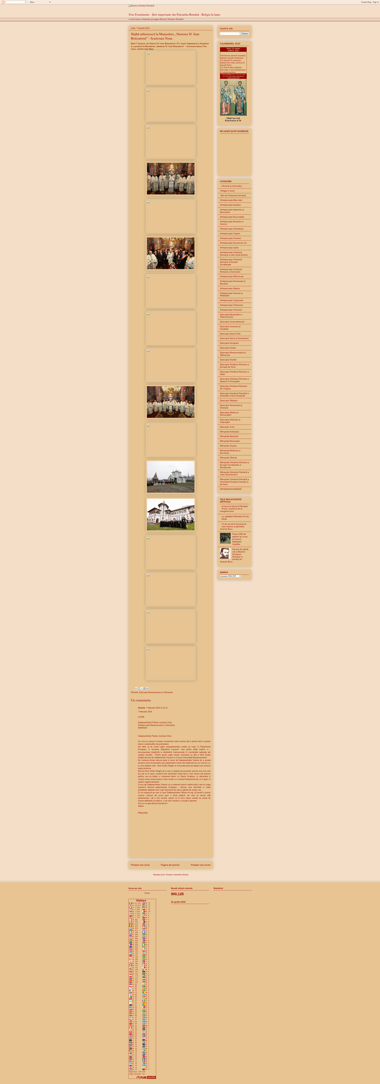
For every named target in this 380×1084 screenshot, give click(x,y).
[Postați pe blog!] (138, 688)
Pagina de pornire (170, 865)
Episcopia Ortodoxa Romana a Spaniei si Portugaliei (234, 380)
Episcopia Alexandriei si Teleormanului (231, 315)
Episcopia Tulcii (227, 427)
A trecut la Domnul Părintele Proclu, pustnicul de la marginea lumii (234, 509)
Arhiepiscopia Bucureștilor (232, 217)
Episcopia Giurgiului (229, 343)
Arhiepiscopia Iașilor (229, 247)
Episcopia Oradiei (228, 359)
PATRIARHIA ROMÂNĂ (231, 489)
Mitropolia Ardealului (229, 431)
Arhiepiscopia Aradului (230, 205)
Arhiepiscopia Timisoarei (231, 305)
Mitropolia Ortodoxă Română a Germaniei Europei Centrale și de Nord (234, 482)
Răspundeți (143, 813)
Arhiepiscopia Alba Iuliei (231, 200)
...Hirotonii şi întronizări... (231, 186)
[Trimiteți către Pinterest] (147, 688)
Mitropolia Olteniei (228, 457)
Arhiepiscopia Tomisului (231, 310)
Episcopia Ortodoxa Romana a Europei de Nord (234, 365)
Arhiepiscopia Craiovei (230, 238)
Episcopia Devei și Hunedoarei (234, 338)
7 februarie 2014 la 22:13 (156, 708)
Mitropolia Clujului (228, 446)
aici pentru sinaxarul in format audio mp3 (235, 77)
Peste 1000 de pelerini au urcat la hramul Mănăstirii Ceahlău (239, 539)
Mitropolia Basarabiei (230, 441)
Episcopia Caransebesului (232, 321)
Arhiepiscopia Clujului (230, 233)
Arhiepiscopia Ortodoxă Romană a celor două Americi (234, 253)
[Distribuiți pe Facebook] (144, 688)
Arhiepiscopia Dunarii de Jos (233, 243)
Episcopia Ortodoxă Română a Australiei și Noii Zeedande (234, 394)
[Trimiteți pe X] (141, 688)
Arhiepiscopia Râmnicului (232, 276)
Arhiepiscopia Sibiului (230, 288)
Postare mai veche (200, 865)
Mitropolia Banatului (229, 436)
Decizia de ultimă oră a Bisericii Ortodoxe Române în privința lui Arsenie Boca (234, 555)
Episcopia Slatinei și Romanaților (229, 413)
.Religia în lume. (227, 191)
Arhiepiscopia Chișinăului (231, 229)
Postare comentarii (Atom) (177, 875)
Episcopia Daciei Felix (230, 333)
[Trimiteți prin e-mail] (136, 688)
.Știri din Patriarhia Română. (233, 195)
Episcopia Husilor (228, 348)
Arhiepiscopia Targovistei (231, 300)
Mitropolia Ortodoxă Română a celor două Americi (234, 473)
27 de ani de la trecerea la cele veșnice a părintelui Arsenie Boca (233, 526)
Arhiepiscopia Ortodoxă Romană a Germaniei (231, 270)
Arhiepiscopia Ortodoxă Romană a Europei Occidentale (231, 262)
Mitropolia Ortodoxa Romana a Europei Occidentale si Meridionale (234, 465)
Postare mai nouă (140, 865)
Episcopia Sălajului (229, 400)
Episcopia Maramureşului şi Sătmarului (156, 692)
